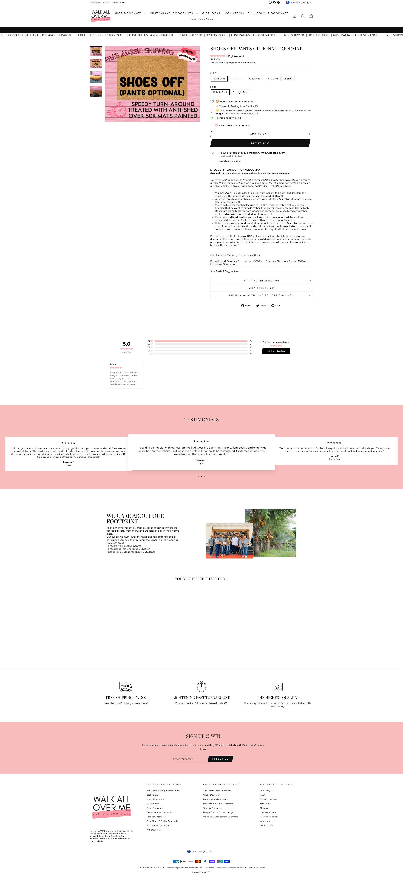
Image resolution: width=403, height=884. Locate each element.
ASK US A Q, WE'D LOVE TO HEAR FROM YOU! (262, 295)
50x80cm (236, 78)
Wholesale (265, 821)
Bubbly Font (220, 92)
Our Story (95, 2)
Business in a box (268, 799)
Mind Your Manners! (156, 816)
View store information (230, 161)
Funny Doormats (155, 808)
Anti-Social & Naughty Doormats (163, 790)
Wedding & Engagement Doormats (220, 816)
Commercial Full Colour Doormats (257, 13)
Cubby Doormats (212, 794)
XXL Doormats (154, 829)
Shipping (228, 62)
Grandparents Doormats (159, 812)
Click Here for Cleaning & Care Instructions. (235, 255)
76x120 (288, 78)
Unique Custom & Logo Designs (218, 812)
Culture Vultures (155, 803)
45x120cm (272, 78)
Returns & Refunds (269, 816)
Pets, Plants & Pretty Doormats (162, 821)
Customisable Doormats (172, 13)
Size (213, 73)
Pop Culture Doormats (158, 825)
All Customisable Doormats (217, 790)
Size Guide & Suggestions (224, 271)
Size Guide (265, 803)
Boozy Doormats (155, 799)
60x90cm (254, 78)
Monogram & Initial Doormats (218, 803)
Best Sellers (152, 794)
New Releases (201, 18)
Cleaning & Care (268, 812)
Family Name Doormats (215, 799)
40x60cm (219, 78)
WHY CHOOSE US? (262, 288)
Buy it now (260, 143)
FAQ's (106, 2)
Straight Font (240, 92)
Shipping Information (261, 280)
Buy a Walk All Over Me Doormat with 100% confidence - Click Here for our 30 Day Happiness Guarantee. (258, 263)
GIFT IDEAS (211, 13)
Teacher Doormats (212, 808)
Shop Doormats (128, 13)
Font (214, 87)
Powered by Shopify (201, 872)
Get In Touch (118, 2)
